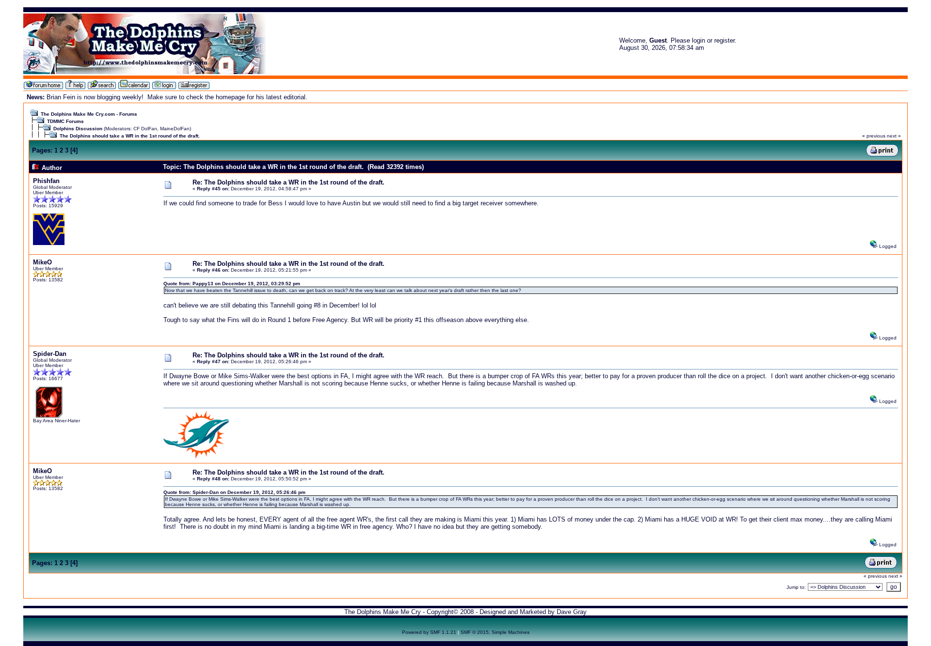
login (698, 40)
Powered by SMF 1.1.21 (429, 632)
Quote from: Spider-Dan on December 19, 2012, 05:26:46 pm (234, 492)
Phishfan (46, 181)
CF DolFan (145, 128)
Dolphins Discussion (77, 128)
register (724, 40)
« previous (873, 135)
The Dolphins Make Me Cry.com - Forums (89, 114)
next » (894, 135)
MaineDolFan (175, 128)
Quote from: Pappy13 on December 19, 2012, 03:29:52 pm (231, 283)
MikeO (42, 262)
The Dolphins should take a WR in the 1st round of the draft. (130, 135)
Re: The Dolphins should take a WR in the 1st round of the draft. (289, 182)
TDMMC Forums (65, 121)
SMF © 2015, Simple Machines (495, 632)
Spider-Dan (49, 353)
